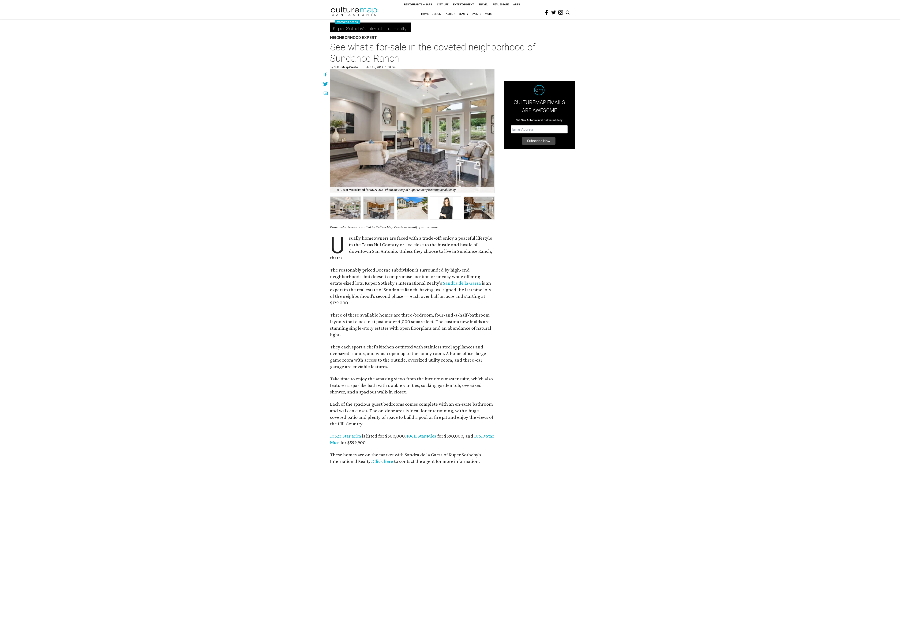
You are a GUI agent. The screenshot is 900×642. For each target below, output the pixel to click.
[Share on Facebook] (325, 75)
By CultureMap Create (344, 67)
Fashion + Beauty (456, 13)
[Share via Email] (325, 93)
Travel (483, 4)
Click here (383, 461)
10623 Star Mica (345, 436)
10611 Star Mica (421, 436)
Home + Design (431, 13)
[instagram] (560, 12)
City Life (442, 4)
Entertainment (463, 4)
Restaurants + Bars (418, 4)
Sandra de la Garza (462, 283)
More (488, 13)
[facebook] (546, 12)
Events (476, 13)
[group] (345, 207)
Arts (516, 4)
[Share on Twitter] (325, 84)
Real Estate (501, 4)
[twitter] (553, 12)
